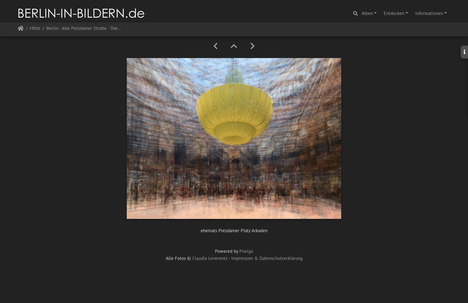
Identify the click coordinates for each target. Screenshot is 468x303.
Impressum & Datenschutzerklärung (267, 258)
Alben (367, 13)
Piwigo (246, 251)
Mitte (35, 28)
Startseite (21, 29)
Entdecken (394, 13)
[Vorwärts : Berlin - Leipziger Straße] (252, 46)
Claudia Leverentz (209, 258)
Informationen (429, 13)
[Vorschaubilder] (234, 46)
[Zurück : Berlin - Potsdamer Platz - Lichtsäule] (215, 46)
